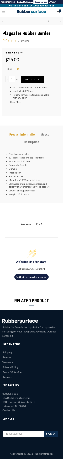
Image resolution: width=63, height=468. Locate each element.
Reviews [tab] (26, 224)
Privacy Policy (10, 367)
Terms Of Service (11, 372)
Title (8, 69)
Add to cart (33, 79)
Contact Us (8, 410)
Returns (6, 357)
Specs (45, 134)
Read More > (16, 101)
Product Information (22, 134)
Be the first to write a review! (31, 277)
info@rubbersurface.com (16, 397)
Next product (58, 21)
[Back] (5, 21)
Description (31, 141)
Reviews (7, 377)
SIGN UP (51, 433)
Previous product (50, 21)
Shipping (7, 352)
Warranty (7, 362)
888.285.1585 (47, 5)
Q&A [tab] (39, 224)
